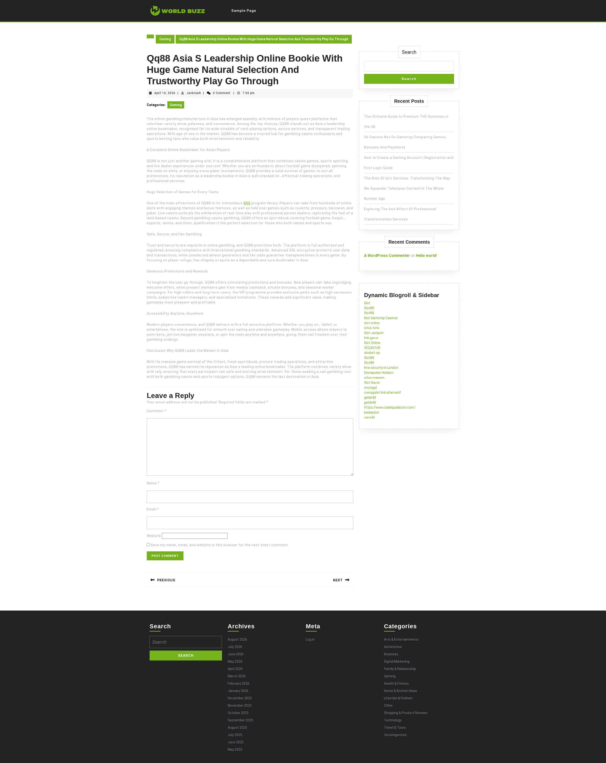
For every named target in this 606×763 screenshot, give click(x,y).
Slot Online (372, 343)
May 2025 (235, 749)
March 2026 (237, 676)
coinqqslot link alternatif (382, 392)
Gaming (165, 39)
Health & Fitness (396, 683)
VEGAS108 (372, 348)
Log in (310, 639)
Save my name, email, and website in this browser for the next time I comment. (220, 545)
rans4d (369, 417)
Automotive (393, 647)
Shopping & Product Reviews (406, 713)
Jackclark (194, 93)
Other (388, 705)
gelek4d (370, 397)
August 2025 (237, 727)
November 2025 (240, 705)
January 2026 (238, 691)
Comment (157, 411)
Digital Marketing (397, 661)
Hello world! (426, 255)
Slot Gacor (372, 382)
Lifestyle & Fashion (398, 698)
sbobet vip (372, 353)
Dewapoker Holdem (378, 373)
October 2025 (238, 713)
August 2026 (237, 639)
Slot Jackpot (373, 333)
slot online (372, 323)
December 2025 (240, 698)
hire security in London (381, 368)
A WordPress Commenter (387, 255)
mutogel (370, 387)
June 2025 (236, 742)
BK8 (247, 203)
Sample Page (243, 11)
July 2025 (235, 735)
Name (153, 483)
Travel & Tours (395, 727)
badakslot (371, 412)
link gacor (371, 338)
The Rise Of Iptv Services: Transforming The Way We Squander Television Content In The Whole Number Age (407, 188)
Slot (367, 303)
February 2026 (238, 683)
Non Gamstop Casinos (381, 318)
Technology (393, 720)
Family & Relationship (400, 669)
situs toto (371, 328)
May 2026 (235, 661)
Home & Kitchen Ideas (400, 691)
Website (154, 536)
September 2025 (240, 720)
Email (153, 509)
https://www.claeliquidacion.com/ (389, 407)
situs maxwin (374, 377)
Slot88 (369, 308)
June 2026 (236, 654)
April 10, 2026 (164, 93)
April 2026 (235, 669)
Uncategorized (395, 735)
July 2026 (235, 647)
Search (409, 52)
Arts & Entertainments (401, 639)
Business (391, 654)
